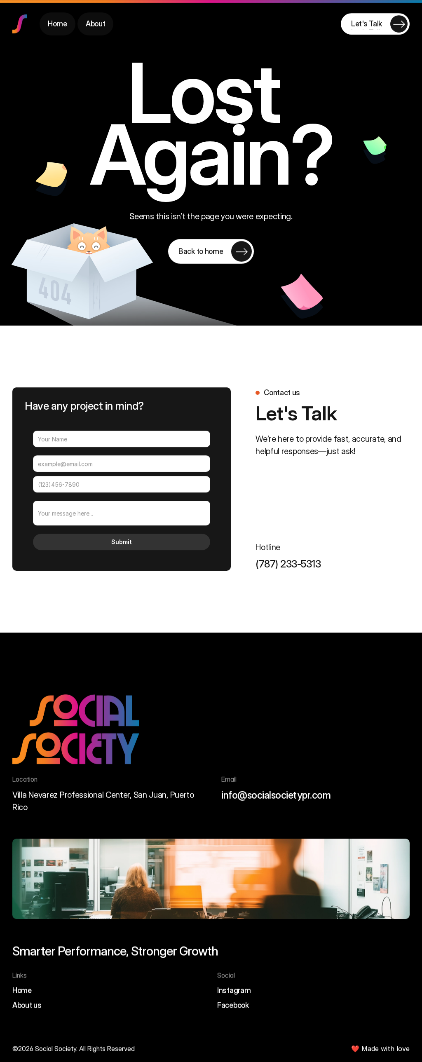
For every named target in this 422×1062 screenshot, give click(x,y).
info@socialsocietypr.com (276, 796)
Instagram (234, 989)
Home (22, 989)
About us (27, 1004)
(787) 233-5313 (288, 564)
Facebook (233, 1004)
